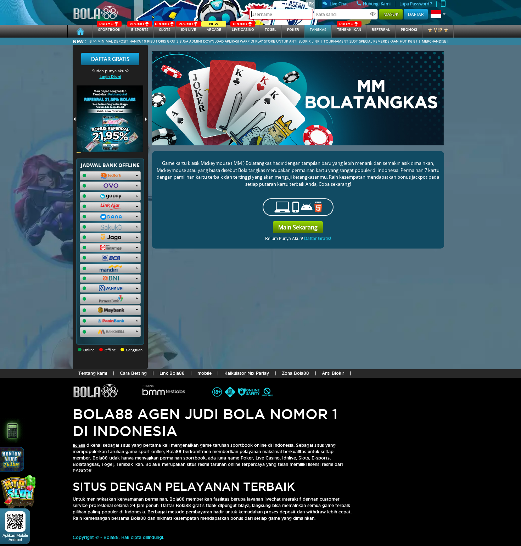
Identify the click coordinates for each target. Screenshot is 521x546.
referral (381, 30)
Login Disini (110, 76)
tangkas (318, 30)
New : (79, 41)
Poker (293, 30)
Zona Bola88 (295, 373)
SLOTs (162, 28)
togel (270, 30)
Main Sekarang (298, 227)
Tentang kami (92, 373)
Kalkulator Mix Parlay (246, 373)
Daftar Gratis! (317, 238)
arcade (214, 28)
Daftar (416, 14)
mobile (204, 373)
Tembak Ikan (349, 28)
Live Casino (243, 28)
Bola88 (79, 445)
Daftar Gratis (110, 58)
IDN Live (187, 28)
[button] (438, 14)
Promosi (409, 30)
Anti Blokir (333, 373)
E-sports (139, 28)
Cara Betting (133, 373)
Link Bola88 (172, 373)
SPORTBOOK (109, 28)
